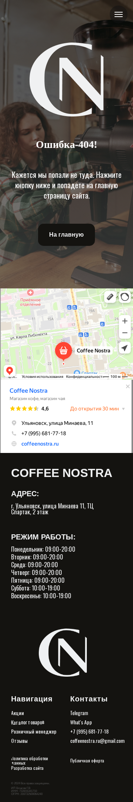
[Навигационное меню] (119, 14)
